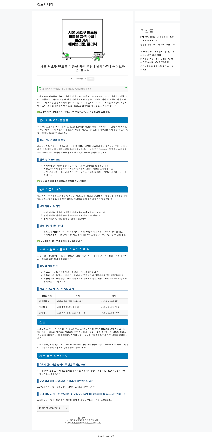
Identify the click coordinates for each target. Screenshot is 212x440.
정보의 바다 (45, 4)
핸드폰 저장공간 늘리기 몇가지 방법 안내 (84, 423)
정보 (83, 418)
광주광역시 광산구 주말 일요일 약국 (84, 420)
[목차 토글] (64, 408)
